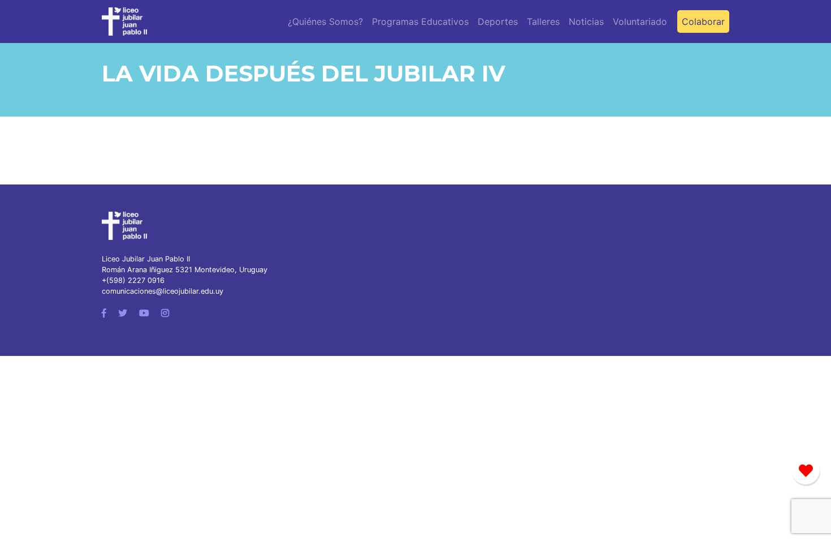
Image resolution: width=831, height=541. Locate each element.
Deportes (498, 21)
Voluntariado (640, 21)
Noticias (586, 21)
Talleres (543, 21)
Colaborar (703, 21)
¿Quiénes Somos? (325, 21)
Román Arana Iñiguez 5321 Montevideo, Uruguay (184, 269)
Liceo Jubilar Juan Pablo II (146, 259)
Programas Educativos (420, 21)
